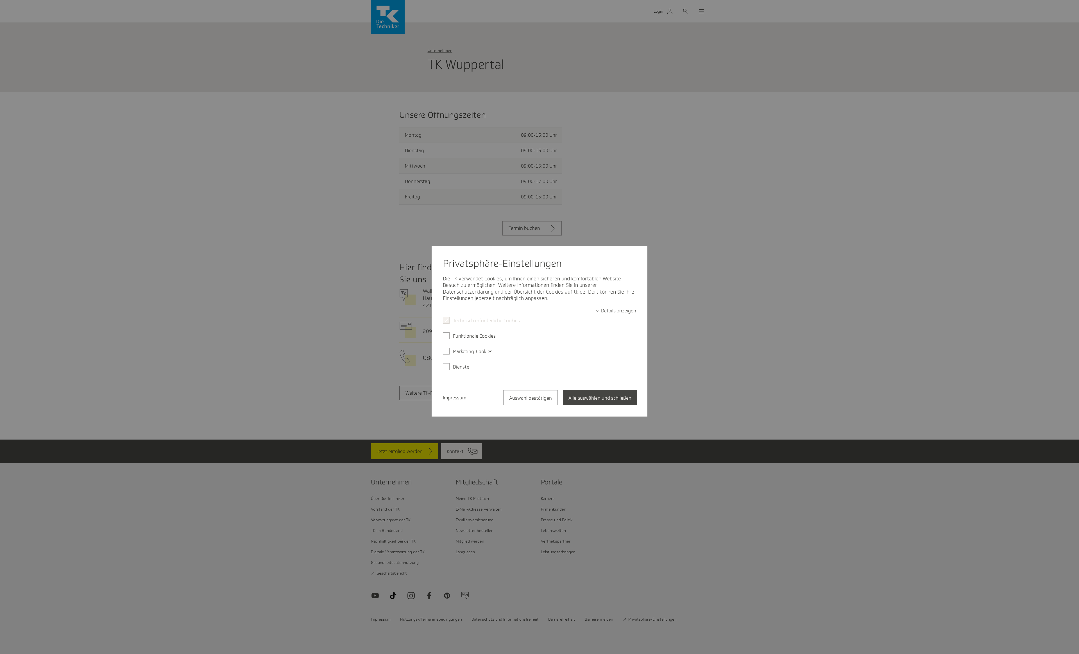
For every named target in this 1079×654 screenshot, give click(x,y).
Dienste (461, 367)
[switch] (616, 310)
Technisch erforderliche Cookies (486, 320)
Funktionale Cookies (474, 336)
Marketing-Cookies (472, 351)
